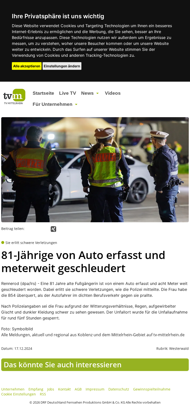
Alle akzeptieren (26, 66)
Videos (113, 93)
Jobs (50, 389)
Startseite (43, 93)
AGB (78, 389)
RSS (43, 394)
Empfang (35, 389)
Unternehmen (12, 389)
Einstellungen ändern (62, 66)
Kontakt (64, 389)
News (87, 93)
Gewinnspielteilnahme (151, 389)
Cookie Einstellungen (18, 394)
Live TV (67, 93)
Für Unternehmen (52, 104)
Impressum (95, 389)
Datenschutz (118, 389)
